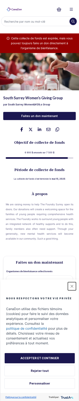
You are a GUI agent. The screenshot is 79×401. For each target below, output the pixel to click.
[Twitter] (31, 129)
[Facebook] (22, 129)
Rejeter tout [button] (40, 370)
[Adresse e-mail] (48, 129)
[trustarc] (66, 397)
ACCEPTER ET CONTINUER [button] (39, 358)
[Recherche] (73, 21)
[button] (72, 286)
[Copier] (57, 129)
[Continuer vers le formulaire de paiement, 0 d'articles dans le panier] (60, 9)
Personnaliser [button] (39, 383)
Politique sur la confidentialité (20, 397)
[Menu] (71, 9)
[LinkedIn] (39, 129)
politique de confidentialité (26, 328)
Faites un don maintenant (39, 116)
